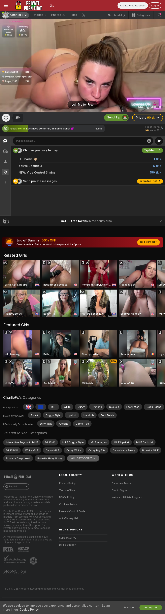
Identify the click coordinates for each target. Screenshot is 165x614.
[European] (40, 407)
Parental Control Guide (72, 511)
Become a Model (122, 483)
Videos (40, 15)
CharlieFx (11, 397)
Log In (155, 5)
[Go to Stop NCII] (15, 572)
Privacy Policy (67, 483)
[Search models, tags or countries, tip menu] (159, 15)
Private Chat (148, 181)
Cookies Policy (68, 504)
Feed (74, 15)
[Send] (159, 141)
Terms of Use (67, 490)
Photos (58, 15)
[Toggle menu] (5, 5)
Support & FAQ (67, 537)
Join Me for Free (83, 104)
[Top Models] (51, 5)
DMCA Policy (66, 497)
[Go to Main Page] (28, 5)
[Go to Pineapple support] (34, 561)
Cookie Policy (29, 609)
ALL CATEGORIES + (83, 458)
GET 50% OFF (148, 242)
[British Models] (28, 407)
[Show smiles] (149, 140)
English (13, 486)
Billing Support (67, 544)
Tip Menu (150, 150)
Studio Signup (120, 490)
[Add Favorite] (6, 118)
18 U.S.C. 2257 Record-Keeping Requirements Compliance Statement (43, 588)
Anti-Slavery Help (69, 518)
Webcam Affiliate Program (127, 497)
